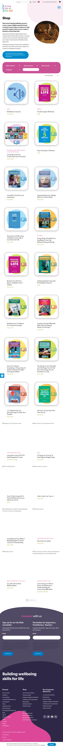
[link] (2, 376)
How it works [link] (6, 693)
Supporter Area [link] (6, 706)
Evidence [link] (4, 695)
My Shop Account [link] (27, 713)
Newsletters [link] (5, 726)
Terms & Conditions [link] (28, 717)
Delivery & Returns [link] (27, 715)
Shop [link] (3, 704)
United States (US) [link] (53, 2)
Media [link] (4, 723)
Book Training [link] (6, 708)
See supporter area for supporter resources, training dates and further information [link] (15, 55)
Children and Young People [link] (30, 699)
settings (43, 745)
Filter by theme (10, 65)
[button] (30, 2)
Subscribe (7, 653)
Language (9, 69)
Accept (52, 744)
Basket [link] (24, 711)
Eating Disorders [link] (27, 704)
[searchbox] (23, 2)
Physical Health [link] (27, 695)
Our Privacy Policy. (10, 649)
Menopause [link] (26, 701)
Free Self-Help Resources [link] (9, 699)
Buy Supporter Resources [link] (9, 710)
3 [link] (31, 600)
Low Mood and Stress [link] (28, 693)
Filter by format (28, 65)
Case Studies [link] (5, 697)
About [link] (4, 715)
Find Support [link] (5, 701)
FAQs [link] (3, 719)
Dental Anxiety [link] (27, 706)
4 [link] (33, 600)
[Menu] (59, 7)
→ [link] (35, 600)
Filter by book (45, 65)
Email (4, 633)
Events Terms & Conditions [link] (30, 720)
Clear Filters (31, 69)
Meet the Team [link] (6, 717)
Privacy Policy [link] (5, 734)
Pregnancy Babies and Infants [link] (30, 697)
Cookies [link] (4, 737)
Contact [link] (4, 721)
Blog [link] (3, 712)
